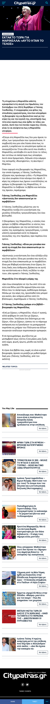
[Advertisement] (25, 388)
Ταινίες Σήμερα (25, 691)
